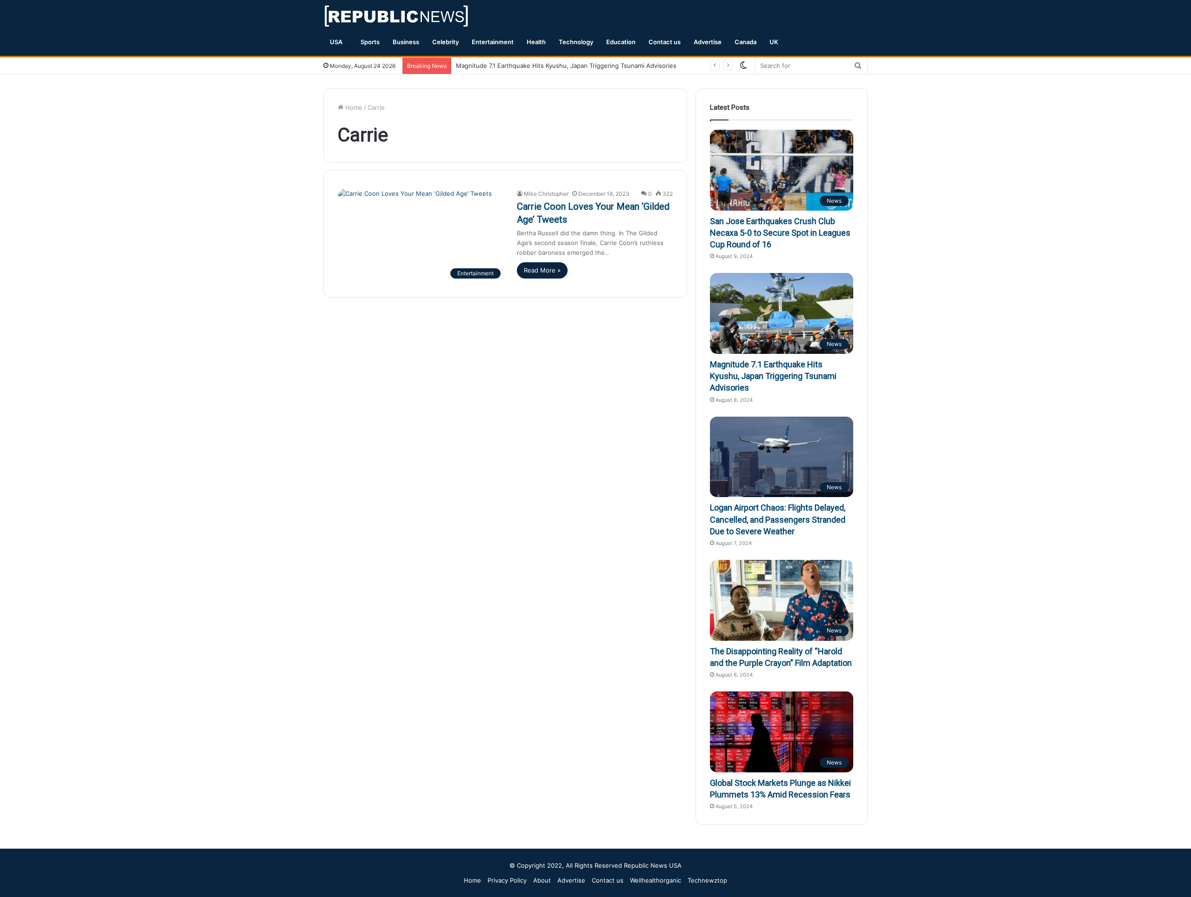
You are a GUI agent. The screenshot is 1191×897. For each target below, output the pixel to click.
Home (352, 107)
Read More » (542, 270)
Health (536, 42)
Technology (576, 42)
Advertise (708, 42)
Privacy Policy (507, 880)
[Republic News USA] (397, 16)
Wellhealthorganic (655, 880)
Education (621, 42)
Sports (370, 42)
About (542, 880)
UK (773, 42)
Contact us (665, 42)
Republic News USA (653, 865)
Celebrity (445, 42)
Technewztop (707, 880)
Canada (745, 42)
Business (406, 42)
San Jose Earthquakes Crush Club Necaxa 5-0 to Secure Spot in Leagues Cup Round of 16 (780, 232)
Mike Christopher (546, 193)
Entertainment (493, 42)
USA (336, 42)
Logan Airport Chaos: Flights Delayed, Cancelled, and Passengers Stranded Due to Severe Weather (777, 519)
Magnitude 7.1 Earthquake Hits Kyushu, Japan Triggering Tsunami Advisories (566, 65)
